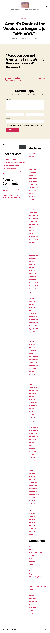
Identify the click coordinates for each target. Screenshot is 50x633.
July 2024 (32, 230)
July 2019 (31, 372)
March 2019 (32, 384)
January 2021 (33, 316)
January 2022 (33, 279)
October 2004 (33, 528)
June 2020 (32, 338)
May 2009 (32, 473)
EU (29, 567)
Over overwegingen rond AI (10, 159)
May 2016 (31, 442)
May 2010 (32, 454)
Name (8, 112)
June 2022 (32, 264)
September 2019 (33, 365)
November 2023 (33, 239)
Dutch (30, 558)
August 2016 (32, 439)
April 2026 (32, 166)
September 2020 (34, 329)
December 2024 (33, 215)
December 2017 (33, 405)
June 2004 (32, 534)
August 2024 (32, 227)
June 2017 (32, 411)
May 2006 (32, 519)
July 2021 (31, 298)
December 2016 (33, 427)
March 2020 (32, 347)
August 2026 (32, 153)
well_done (32, 613)
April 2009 (32, 476)
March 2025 (32, 206)
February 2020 (33, 350)
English (31, 564)
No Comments (35, 38)
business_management (35, 552)
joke (30, 580)
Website (8, 118)
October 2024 (33, 221)
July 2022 (32, 261)
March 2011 (32, 445)
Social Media (32, 598)
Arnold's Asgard (11, 629)
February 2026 (33, 172)
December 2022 (33, 246)
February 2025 (33, 209)
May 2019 (31, 378)
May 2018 (31, 396)
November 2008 (33, 491)
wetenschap (32, 617)
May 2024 (32, 233)
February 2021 (33, 313)
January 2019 (33, 387)
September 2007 (34, 510)
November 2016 (33, 430)
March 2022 (32, 273)
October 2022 (33, 252)
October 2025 (33, 184)
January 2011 (33, 448)
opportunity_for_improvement (37, 586)
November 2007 (33, 507)
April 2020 (32, 344)
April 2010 (32, 458)
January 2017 (33, 424)
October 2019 (33, 362)
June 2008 (32, 501)
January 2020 (33, 353)
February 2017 (33, 421)
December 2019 (33, 356)
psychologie (32, 595)
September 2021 (33, 292)
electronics (32, 561)
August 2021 (32, 295)
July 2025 (32, 193)
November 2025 (33, 181)
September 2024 (33, 224)
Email (27, 112)
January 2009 (33, 485)
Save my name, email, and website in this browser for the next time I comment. (24, 125)
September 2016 (33, 436)
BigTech (31, 549)
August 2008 (32, 497)
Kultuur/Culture (33, 583)
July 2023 (32, 243)
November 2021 (33, 286)
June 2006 (32, 516)
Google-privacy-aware (35, 574)
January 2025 (33, 212)
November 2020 (33, 322)
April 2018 (32, 399)
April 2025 (32, 203)
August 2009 (32, 467)
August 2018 (32, 393)
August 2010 (32, 451)
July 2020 (32, 335)
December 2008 (33, 488)
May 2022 (32, 267)
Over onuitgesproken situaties (11, 165)
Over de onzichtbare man (10, 168)
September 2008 (34, 494)
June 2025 (32, 196)
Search (4, 144)
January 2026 (33, 175)
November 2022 (33, 249)
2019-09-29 (25, 38)
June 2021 (32, 301)
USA (30, 604)
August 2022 (32, 258)
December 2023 (33, 236)
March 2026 (32, 169)
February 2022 (33, 276)
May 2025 (32, 200)
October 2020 (33, 325)
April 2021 (32, 307)
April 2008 (32, 504)
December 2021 (33, 282)
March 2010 (32, 461)
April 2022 (32, 270)
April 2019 (32, 381)
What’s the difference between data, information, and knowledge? (12, 197)
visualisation (32, 607)
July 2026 (32, 157)
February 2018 (33, 402)
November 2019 (33, 359)
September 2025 (33, 187)
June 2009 (32, 470)
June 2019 (32, 375)
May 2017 (31, 415)
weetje (31, 610)
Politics (31, 589)
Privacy (31, 592)
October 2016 (33, 433)
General (31, 570)
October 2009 (33, 464)
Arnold (16, 38)
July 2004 (32, 531)
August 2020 (32, 332)
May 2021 (31, 304)
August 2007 (32, 513)
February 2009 (33, 482)
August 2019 (32, 368)
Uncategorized (25, 18)
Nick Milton (6, 195)
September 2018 (33, 390)
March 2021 (32, 310)
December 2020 (33, 319)
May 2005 (32, 522)
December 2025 (33, 178)
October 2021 (33, 289)
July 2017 (31, 408)
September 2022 (33, 255)
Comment (9, 99)
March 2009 (32, 479)
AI (29, 546)
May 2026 (32, 163)
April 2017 (32, 418)
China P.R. (31, 555)
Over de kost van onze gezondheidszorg (14, 162)
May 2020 (32, 341)
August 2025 (32, 190)
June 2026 (32, 160)
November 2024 (33, 218)
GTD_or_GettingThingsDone (37, 577)
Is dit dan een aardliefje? (15, 193)
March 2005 (32, 525)
